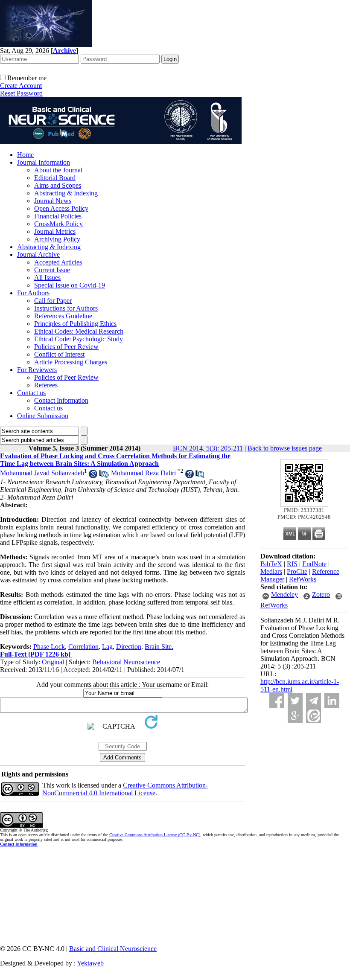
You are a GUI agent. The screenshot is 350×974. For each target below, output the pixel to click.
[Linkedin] (331, 700)
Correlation (83, 646)
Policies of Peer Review (66, 346)
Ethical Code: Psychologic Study (78, 339)
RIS (292, 563)
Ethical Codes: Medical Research (78, 331)
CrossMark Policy (58, 223)
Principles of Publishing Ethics (75, 323)
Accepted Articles (58, 262)
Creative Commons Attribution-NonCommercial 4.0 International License (125, 789)
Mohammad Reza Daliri (143, 473)
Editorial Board (55, 177)
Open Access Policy (61, 208)
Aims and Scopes (57, 185)
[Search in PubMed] (103, 476)
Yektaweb (90, 963)
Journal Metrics (55, 231)
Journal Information (43, 162)
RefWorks (302, 579)
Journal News (52, 200)
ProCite (297, 571)
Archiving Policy (57, 239)
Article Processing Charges (70, 362)
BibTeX (271, 563)
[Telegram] (313, 700)
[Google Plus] (295, 715)
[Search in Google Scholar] (93, 476)
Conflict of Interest (59, 354)
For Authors (33, 293)
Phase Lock (49, 646)
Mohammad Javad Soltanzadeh (42, 473)
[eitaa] (313, 715)
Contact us (31, 392)
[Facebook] (276, 700)
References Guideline (63, 316)
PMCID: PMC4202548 (304, 517)
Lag (107, 646)
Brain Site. (159, 646)
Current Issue (52, 269)
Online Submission (42, 415)
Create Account (21, 85)
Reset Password (21, 93)
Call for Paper (53, 300)
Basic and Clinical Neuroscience (113, 948)
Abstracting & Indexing (66, 193)
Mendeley (284, 594)
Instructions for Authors (66, 308)
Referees (46, 385)
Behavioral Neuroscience (126, 662)
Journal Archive (38, 254)
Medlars (271, 571)
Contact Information (61, 400)
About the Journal (58, 170)
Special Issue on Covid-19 (69, 285)
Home (25, 154)
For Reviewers (37, 369)
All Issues (47, 277)
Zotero (321, 594)
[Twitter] (295, 700)
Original (53, 662)
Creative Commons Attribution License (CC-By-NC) (154, 834)
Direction (128, 646)
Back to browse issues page (285, 448)
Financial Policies (58, 216)
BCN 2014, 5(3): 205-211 (208, 448)
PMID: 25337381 (304, 510)
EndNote (314, 563)
